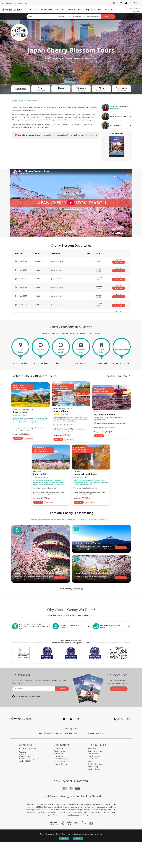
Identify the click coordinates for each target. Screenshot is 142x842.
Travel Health (93, 753)
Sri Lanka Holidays (60, 764)
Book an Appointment (118, 116)
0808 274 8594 (133, 8)
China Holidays (59, 748)
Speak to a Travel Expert (119, 106)
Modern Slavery (94, 769)
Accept (64, 838)
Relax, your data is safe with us (28, 696)
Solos (50, 9)
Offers (43, 9)
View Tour (118, 262)
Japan (21, 101)
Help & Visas (90, 9)
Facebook (64, 719)
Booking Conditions (95, 764)
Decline (78, 838)
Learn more (98, 834)
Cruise (62, 9)
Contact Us (136, 11)
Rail (56, 9)
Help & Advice (97, 745)
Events (80, 9)
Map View (29, 438)
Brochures (109, 9)
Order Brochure (118, 689)
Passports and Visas (95, 751)
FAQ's (90, 761)
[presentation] (115, 158)
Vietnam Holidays (60, 751)
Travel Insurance (94, 756)
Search (108, 17)
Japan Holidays (59, 753)
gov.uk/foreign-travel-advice (90, 810)
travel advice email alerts (35, 812)
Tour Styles (71, 9)
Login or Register (133, 3)
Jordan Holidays (59, 761)
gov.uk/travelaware (102, 807)
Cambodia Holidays (61, 759)
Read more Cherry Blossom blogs (71, 589)
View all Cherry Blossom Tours (117, 376)
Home (14, 101)
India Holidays (59, 756)
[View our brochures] (116, 146)
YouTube (78, 719)
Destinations (34, 9)
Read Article (60, 578)
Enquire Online (115, 125)
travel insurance (73, 815)
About (100, 9)
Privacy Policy (93, 766)
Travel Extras (93, 759)
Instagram (71, 719)
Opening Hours (71, 728)
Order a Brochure (116, 133)
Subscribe (91, 135)
